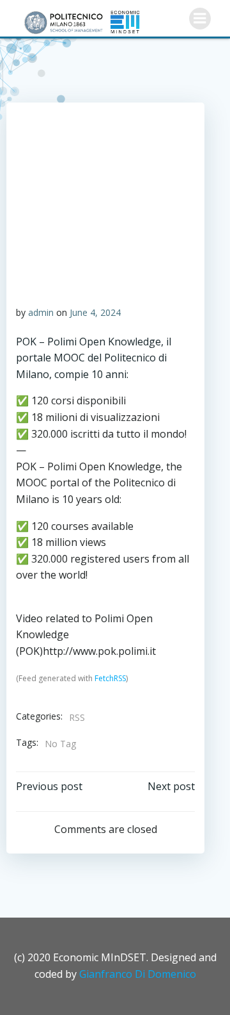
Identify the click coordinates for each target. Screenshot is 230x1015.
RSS (77, 717)
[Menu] (200, 18)
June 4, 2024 (95, 312)
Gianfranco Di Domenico (137, 974)
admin (41, 312)
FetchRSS (110, 678)
